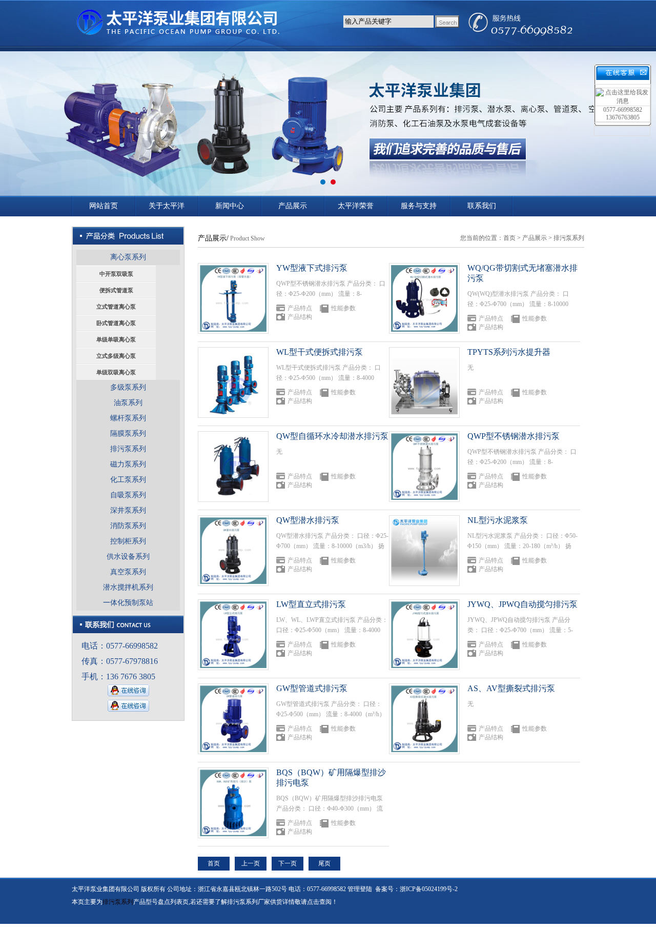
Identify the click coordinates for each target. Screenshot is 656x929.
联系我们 (481, 206)
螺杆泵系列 (128, 418)
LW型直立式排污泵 (311, 604)
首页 (509, 237)
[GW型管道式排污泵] (233, 718)
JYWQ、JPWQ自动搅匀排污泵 (522, 604)
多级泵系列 (128, 387)
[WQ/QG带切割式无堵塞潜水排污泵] (424, 298)
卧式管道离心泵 (116, 323)
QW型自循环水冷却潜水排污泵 (332, 436)
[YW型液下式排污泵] (233, 298)
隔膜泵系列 (128, 433)
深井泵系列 (128, 510)
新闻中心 (229, 206)
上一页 (250, 863)
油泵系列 (128, 403)
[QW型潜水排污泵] (233, 550)
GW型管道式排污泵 (311, 688)
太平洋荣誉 (356, 206)
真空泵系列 (128, 572)
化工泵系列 (128, 479)
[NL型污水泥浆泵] (424, 550)
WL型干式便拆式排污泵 (319, 352)
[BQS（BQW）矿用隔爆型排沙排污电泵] (233, 803)
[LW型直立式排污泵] (233, 634)
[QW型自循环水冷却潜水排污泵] (233, 466)
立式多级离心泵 (116, 356)
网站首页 (103, 206)
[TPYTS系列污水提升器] (424, 382)
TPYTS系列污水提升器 (508, 352)
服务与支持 (419, 206)
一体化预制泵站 (128, 603)
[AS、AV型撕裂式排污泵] (424, 718)
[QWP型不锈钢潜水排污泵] (424, 466)
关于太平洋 (166, 206)
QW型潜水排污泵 (307, 520)
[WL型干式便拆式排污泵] (233, 382)
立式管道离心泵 (116, 307)
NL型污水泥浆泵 (497, 520)
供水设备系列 (128, 556)
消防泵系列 (128, 526)
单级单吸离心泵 (116, 339)
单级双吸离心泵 (116, 372)
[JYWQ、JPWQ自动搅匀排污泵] (424, 634)
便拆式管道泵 (116, 290)
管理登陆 (359, 889)
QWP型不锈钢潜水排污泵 (513, 436)
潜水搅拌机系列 (128, 587)
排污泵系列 (128, 449)
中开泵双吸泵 (116, 274)
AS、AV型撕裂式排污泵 (511, 688)
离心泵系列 (128, 257)
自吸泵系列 (128, 495)
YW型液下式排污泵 (311, 268)
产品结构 (300, 316)
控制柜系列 (128, 541)
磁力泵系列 (128, 464)
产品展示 (292, 206)
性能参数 (343, 308)
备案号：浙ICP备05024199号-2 (416, 889)
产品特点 (300, 308)
